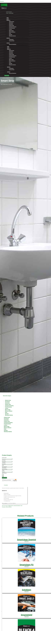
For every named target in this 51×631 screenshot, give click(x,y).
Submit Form (4, 477)
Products (8, 20)
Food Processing (8, 406)
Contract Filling (11, 40)
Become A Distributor (12, 44)
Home (8, 17)
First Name (3, 460)
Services (8, 38)
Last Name (3, 462)
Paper (10, 33)
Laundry (10, 29)
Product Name (4, 457)
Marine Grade (11, 30)
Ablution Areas (11, 21)
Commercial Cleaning (12, 26)
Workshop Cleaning (12, 35)
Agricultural (11, 22)
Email (3, 465)
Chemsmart (2, 1)
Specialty (10, 34)
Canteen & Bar (11, 25)
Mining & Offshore (12, 60)
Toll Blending (11, 39)
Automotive (11, 24)
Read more (26, 541)
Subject (3, 470)
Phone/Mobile (4, 467)
